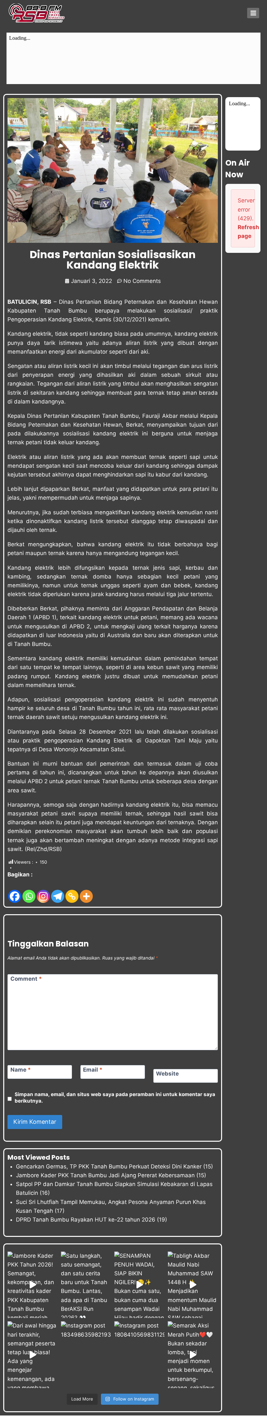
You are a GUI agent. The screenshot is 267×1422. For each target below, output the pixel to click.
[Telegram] (57, 891)
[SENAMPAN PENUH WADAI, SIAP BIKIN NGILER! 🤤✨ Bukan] (139, 1285)
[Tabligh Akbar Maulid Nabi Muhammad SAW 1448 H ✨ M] (193, 1285)
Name (20, 1069)
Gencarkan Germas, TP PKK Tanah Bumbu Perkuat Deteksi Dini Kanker (109, 1166)
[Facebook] (14, 891)
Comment (26, 978)
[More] (86, 891)
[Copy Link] (71, 891)
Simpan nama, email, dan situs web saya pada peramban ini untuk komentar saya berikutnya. (115, 1097)
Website (167, 1073)
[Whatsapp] (28, 891)
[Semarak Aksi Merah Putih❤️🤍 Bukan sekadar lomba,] (193, 1354)
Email (93, 1069)
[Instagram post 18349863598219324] (86, 1354)
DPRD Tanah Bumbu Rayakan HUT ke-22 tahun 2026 (85, 1219)
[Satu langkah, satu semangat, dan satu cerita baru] (86, 1285)
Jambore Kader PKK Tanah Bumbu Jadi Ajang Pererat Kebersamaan (105, 1175)
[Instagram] (43, 891)
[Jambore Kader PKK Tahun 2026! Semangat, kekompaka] (32, 1285)
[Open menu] (253, 13)
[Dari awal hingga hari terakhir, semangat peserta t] (32, 1354)
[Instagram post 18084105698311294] (139, 1354)
